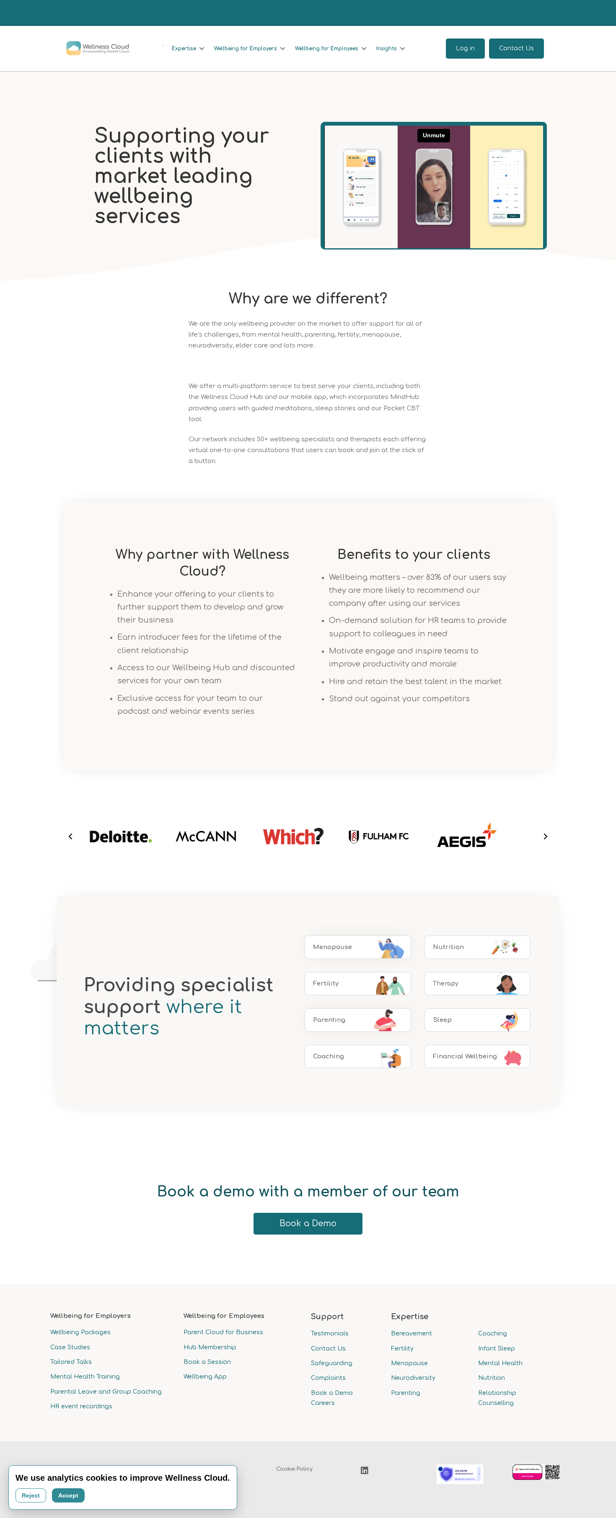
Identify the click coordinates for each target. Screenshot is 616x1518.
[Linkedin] (364, 1470)
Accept (68, 1495)
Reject (31, 1495)
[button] (70, 836)
